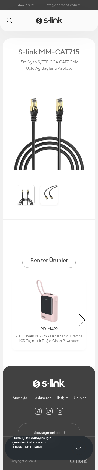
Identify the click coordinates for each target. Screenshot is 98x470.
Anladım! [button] (79, 444)
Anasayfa (20, 398)
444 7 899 (26, 5)
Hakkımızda (42, 398)
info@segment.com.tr (62, 5)
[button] (10, 191)
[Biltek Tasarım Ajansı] (78, 461)
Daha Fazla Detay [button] (27, 447)
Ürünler (80, 398)
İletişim (62, 398)
